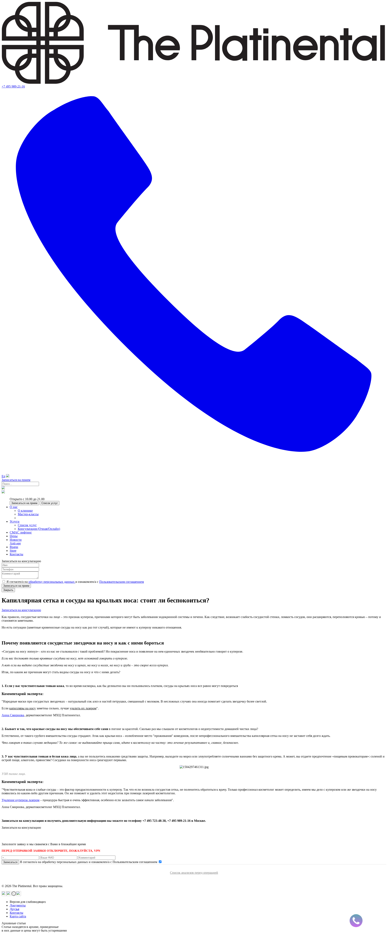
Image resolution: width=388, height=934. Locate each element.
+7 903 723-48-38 (32, 837)
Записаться (10, 862)
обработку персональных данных (51, 581)
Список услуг (49, 503)
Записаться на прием (16, 480)
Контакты (16, 912)
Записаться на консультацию (21, 610)
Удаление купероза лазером (20, 800)
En (3, 476)
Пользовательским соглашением (121, 581)
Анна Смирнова (13, 715)
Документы (18, 905)
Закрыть (8, 590)
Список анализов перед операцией (194, 872)
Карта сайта (18, 916)
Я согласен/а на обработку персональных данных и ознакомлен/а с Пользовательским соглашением (89, 862)
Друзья (14, 909)
